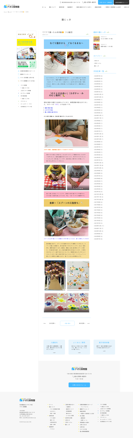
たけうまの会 (83, 429)
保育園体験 (69, 411)
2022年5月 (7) (98, 181)
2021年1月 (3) (98, 223)
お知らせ (126, 7)
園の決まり (69, 413)
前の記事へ (82, 323)
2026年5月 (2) (98, 81)
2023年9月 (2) (98, 141)
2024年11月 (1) (98, 118)
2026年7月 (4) (98, 76)
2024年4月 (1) (98, 123)
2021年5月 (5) (98, 212)
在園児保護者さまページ (121, 2)
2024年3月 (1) (98, 126)
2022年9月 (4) (98, 170)
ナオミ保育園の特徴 (55, 409)
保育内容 (61, 7)
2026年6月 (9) (98, 78)
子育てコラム (97, 63)
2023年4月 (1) (98, 152)
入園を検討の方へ (70, 404)
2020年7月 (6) (98, 239)
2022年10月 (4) (98, 168)
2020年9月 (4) (98, 233)
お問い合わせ (83, 424)
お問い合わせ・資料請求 (106, 2)
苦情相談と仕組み (84, 422)
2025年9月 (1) (98, 99)
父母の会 (82, 427)
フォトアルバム (84, 406)
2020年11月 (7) (98, 228)
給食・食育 (53, 424)
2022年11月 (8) (98, 165)
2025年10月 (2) (98, 97)
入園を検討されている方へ (84, 7)
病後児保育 (98, 7)
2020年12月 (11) (99, 225)
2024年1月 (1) (98, 131)
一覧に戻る (67, 323)
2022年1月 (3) (98, 191)
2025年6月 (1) (98, 107)
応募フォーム (84, 420)
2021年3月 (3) (98, 218)
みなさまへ (53, 411)
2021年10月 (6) (98, 199)
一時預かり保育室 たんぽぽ (113, 7)
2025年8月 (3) (98, 102)
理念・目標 (53, 413)
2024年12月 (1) (98, 115)
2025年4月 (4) (98, 112)
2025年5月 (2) (98, 110)
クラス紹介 (53, 418)
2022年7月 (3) (98, 176)
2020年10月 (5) (98, 231)
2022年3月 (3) (98, 186)
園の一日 (52, 420)
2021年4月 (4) (98, 215)
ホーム (44, 7)
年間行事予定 (53, 422)
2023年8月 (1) (98, 144)
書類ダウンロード (84, 409)
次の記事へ (52, 323)
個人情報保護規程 (84, 431)
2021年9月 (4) (98, 202)
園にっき (96, 66)
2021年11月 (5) (98, 197)
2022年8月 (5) (98, 173)
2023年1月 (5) (98, 160)
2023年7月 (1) (98, 147)
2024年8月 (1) (98, 120)
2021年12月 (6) (98, 194)
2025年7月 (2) (98, 105)
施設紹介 (70, 7)
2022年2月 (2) (98, 189)
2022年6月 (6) (98, 178)
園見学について (70, 409)
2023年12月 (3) (98, 134)
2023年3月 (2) (98, 155)
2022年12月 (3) (98, 162)
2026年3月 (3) (98, 86)
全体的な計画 (68, 418)
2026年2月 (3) (98, 89)
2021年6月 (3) (98, 210)
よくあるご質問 (70, 415)
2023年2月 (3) (98, 157)
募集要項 (83, 418)
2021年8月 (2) (98, 204)
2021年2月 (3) (98, 220)
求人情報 (82, 416)
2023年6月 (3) (98, 149)
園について (52, 7)
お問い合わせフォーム (79, 385)
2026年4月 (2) (98, 84)
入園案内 (68, 406)
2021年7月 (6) (98, 207)
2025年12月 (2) (98, 94)
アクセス (52, 429)
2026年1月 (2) (98, 91)
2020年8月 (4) (98, 236)
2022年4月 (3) (98, 183)
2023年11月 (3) (98, 136)
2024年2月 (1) (98, 128)
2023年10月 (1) (98, 139)
